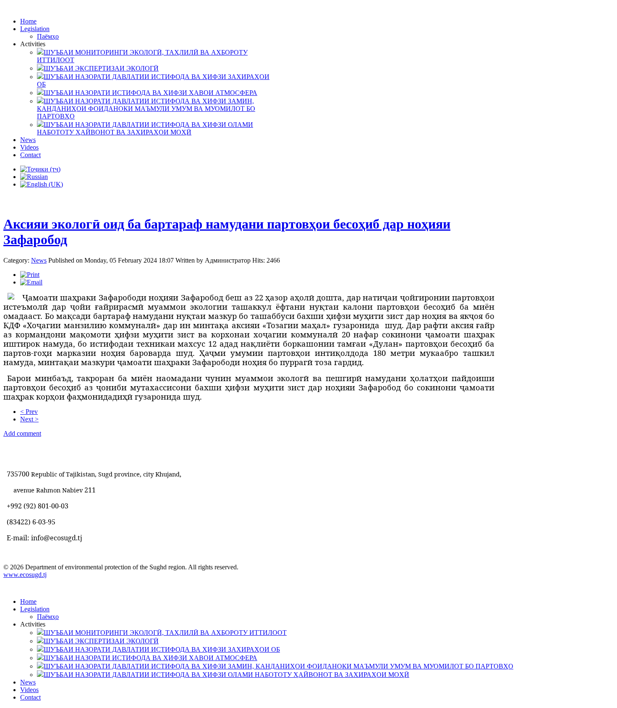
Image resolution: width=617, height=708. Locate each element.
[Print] (29, 274)
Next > (29, 419)
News (39, 260)
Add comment (22, 433)
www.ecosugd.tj (25, 574)
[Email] (31, 282)
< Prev (29, 411)
